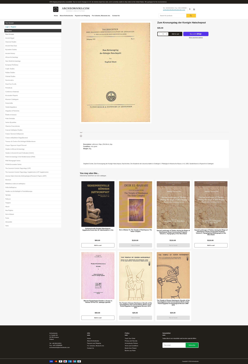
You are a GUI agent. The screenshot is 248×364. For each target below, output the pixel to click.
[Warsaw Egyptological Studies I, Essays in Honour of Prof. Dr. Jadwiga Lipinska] (97, 275)
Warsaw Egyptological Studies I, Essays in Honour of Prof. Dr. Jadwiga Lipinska (98, 301)
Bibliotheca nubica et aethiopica (15, 183)
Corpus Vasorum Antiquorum (14, 134)
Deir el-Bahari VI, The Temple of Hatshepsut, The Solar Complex (135, 230)
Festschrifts (9, 103)
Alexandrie (8, 222)
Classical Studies (10, 42)
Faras (7, 218)
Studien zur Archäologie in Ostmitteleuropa (18, 191)
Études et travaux (10, 114)
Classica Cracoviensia (12, 126)
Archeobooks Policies (131, 343)
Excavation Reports (11, 95)
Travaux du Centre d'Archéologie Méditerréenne (20, 141)
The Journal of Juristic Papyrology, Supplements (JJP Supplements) (26, 172)
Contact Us (116, 15)
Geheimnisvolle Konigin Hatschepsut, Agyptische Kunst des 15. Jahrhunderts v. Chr (97, 229)
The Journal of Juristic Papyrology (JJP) (18, 168)
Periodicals (8, 88)
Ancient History (10, 53)
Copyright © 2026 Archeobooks (190, 361)
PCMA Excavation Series (13, 164)
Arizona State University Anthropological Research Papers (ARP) (25, 176)
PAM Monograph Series (12, 160)
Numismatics (9, 80)
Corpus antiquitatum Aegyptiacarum (16, 137)
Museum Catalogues (12, 99)
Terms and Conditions (131, 345)
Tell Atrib (8, 195)
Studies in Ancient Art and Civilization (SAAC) (19, 153)
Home (56, 15)
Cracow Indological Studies (13, 130)
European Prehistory (11, 65)
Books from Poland (130, 348)
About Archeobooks (66, 15)
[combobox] (177, 15)
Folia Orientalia (10, 118)
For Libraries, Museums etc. (101, 15)
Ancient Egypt (9, 38)
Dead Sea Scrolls (10, 84)
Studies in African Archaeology (15, 149)
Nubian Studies (10, 72)
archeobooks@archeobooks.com (174, 10)
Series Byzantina (10, 122)
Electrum (8, 180)
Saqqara (8, 203)
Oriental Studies (10, 76)
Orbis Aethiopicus (10, 187)
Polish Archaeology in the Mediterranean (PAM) (20, 157)
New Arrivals (9, 34)
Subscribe (192, 345)
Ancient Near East (11, 46)
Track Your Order (130, 338)
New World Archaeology (13, 61)
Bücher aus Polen (130, 350)
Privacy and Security (131, 341)
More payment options (196, 37)
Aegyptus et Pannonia (12, 111)
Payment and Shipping (82, 15)
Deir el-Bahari (9, 214)
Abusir (7, 206)
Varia (7, 226)
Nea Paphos (9, 210)
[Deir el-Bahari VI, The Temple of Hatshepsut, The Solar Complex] (135, 204)
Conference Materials (12, 92)
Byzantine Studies (11, 49)
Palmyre (8, 199)
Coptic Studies (10, 69)
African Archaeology (11, 57)
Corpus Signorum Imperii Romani (15, 145)
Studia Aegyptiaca (11, 107)
